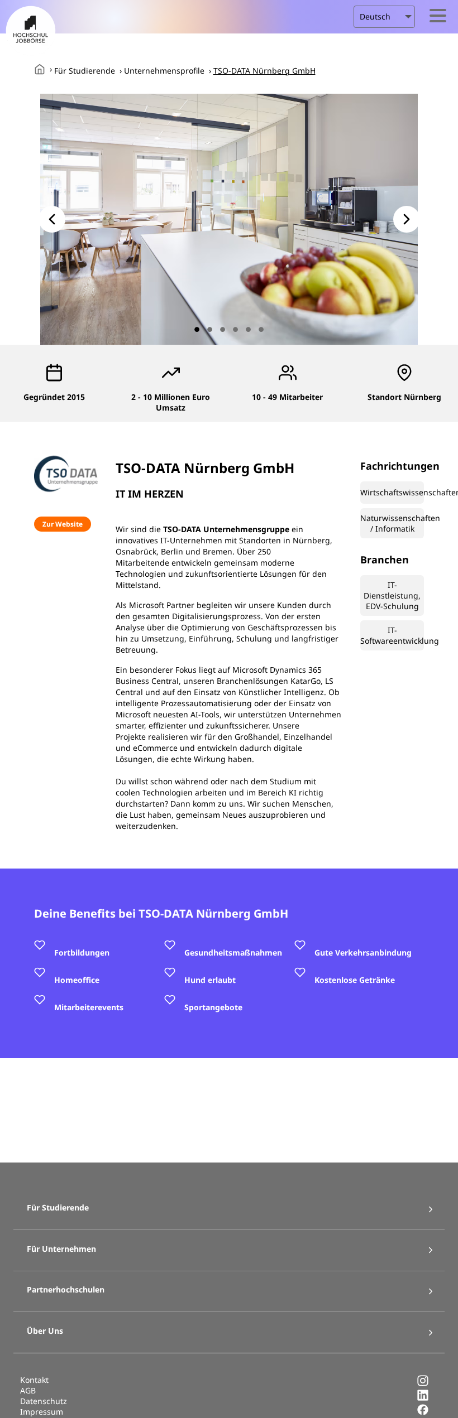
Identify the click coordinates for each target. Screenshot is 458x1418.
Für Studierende (84, 70)
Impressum (41, 1411)
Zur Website (62, 524)
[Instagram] (423, 1383)
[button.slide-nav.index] (197, 329)
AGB (28, 1390)
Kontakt (34, 1379)
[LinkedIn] (423, 1398)
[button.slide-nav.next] (406, 219)
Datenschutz (43, 1401)
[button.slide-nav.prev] (52, 219)
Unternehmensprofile (164, 70)
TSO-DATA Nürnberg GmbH (264, 70)
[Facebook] (423, 1412)
